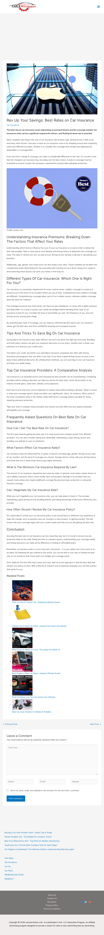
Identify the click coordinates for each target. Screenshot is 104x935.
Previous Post (10, 724)
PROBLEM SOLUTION (14, 875)
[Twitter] (85, 902)
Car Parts (9, 871)
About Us (52, 895)
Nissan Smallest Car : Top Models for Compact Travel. (28, 837)
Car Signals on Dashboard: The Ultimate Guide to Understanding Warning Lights (39, 849)
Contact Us (52, 898)
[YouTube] (90, 902)
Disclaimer (51, 902)
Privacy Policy (52, 905)
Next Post (95, 724)
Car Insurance (13, 125)
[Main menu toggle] (98, 6)
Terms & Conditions (51, 909)
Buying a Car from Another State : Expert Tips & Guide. (28, 832)
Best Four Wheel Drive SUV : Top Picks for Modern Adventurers (32, 841)
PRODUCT (9, 879)
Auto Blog (9, 858)
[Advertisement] (52, 41)
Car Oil (7, 866)
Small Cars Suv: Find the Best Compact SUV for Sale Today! (31, 845)
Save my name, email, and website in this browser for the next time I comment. (44, 790)
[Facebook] (81, 902)
